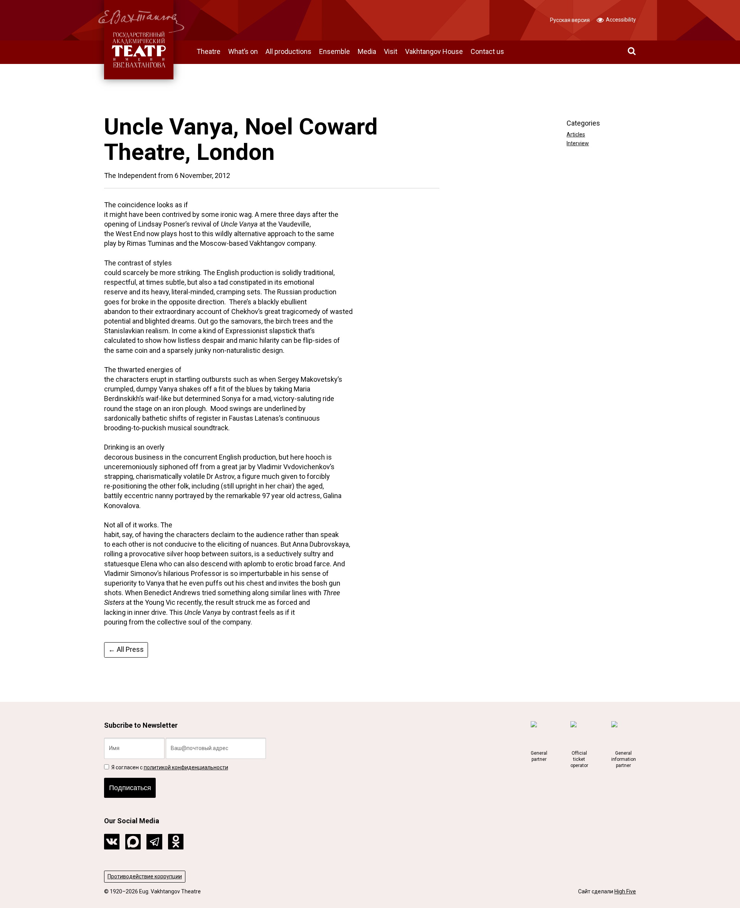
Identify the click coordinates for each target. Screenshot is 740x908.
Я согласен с (169, 767)
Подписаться (130, 788)
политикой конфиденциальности (186, 767)
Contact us (487, 51)
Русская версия (570, 20)
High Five (625, 891)
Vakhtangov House (434, 51)
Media (367, 51)
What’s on (243, 51)
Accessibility (620, 20)
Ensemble (334, 51)
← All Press (126, 649)
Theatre (208, 51)
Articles (576, 134)
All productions (288, 51)
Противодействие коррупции (145, 876)
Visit (390, 51)
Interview (578, 143)
